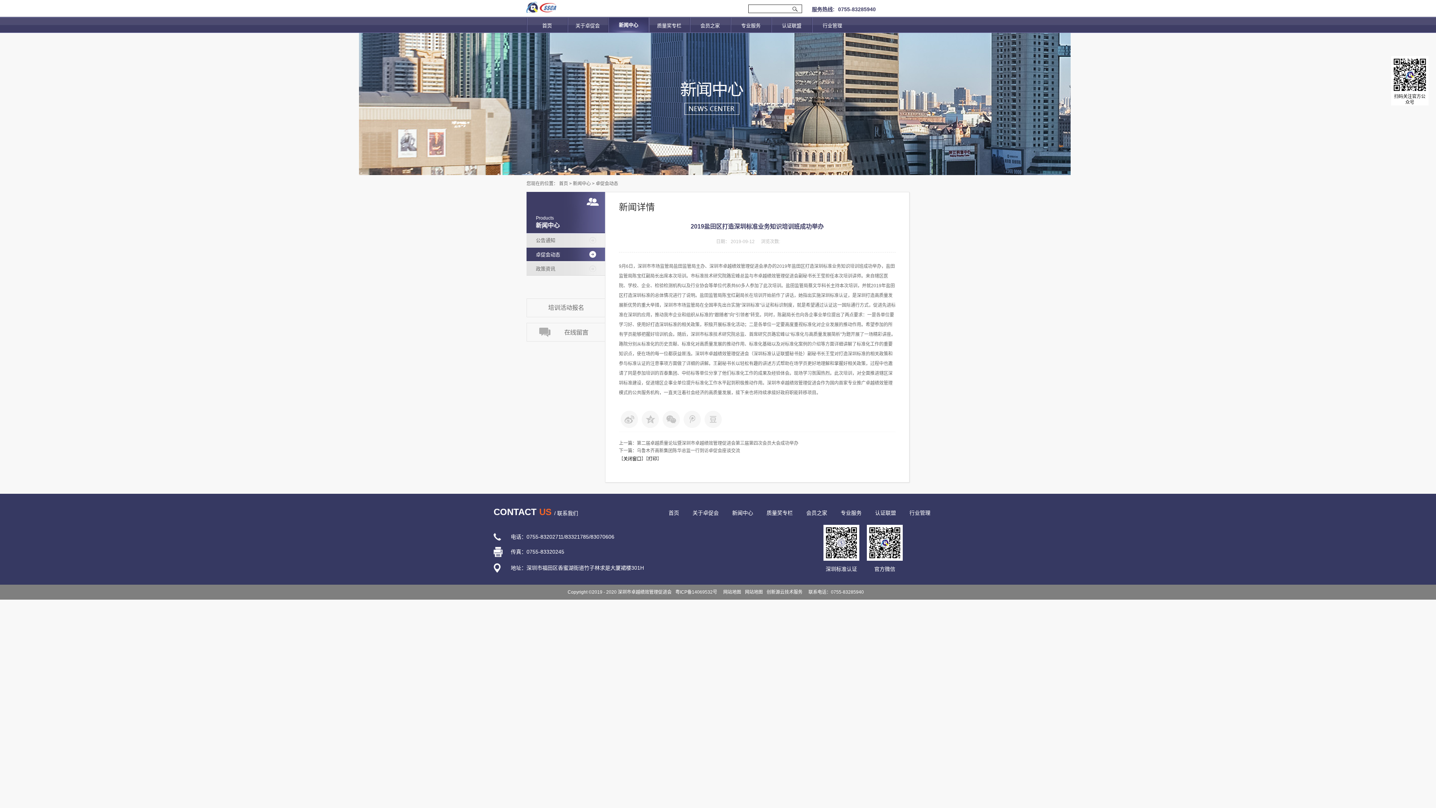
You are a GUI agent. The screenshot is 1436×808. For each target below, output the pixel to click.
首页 (547, 25)
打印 (652, 459)
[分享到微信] (671, 419)
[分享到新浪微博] (629, 419)
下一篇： (679, 450)
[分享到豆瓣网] (713, 419)
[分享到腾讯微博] (692, 419)
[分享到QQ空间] (650, 419)
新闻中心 (582, 183)
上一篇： (708, 443)
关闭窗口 (632, 459)
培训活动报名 (566, 307)
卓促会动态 (607, 183)
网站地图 (731, 592)
